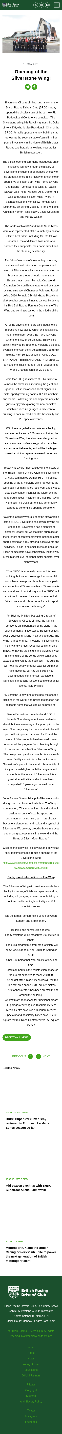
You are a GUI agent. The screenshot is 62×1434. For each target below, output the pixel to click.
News (31, 1358)
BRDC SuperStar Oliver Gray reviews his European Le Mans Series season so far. (27, 1123)
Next (46, 1056)
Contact (31, 1347)
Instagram (31, 1416)
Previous (19, 1056)
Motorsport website (32, 1336)
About (31, 1352)
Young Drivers (31, 1364)
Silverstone (31, 1369)
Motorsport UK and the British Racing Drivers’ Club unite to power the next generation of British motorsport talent (31, 1254)
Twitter (31, 1410)
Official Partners (31, 1375)
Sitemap (31, 1395)
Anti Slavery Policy (31, 1401)
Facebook (31, 1421)
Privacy (31, 1384)
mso (49, 1336)
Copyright (31, 1390)
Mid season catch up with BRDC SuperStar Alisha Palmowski (28, 1188)
